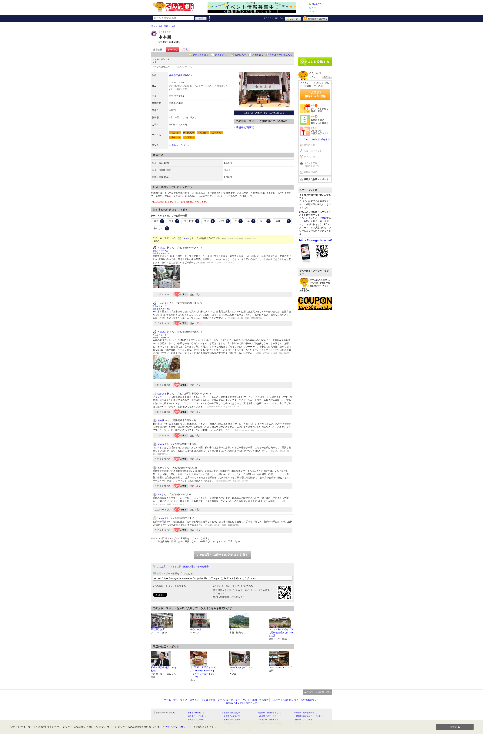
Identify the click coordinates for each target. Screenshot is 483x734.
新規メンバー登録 (315, 18)
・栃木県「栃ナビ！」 (195, 713)
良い (264, 221)
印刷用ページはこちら (281, 54)
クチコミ (172, 49)
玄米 (173, 221)
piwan (161, 444)
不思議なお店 (158, 629)
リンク (246, 700)
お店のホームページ (179, 145)
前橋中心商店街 (245, 127)
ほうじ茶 (191, 221)
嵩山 (231, 629)
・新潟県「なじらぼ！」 (232, 716)
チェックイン (221, 54)
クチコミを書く (201, 54)
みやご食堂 (196, 629)
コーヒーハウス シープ (280, 667)
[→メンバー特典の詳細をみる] (315, 139)
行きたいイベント (313, 151)
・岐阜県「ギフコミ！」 (268, 716)
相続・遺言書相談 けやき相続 (163, 669)
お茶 (158, 221)
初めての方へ (317, 4)
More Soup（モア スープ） (241, 669)
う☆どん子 (163, 247)
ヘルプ (315, 8)
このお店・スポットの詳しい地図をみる (264, 112)
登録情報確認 (310, 172)
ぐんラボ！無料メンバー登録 (315, 94)
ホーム (315, 11)
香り (208, 221)
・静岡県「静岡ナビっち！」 (270, 713)
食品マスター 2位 (160, 251)
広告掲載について (310, 700)
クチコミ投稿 (208, 700)
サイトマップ (180, 700)
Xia (159, 494)
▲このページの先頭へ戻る (317, 692)
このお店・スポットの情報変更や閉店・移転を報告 (183, 566)
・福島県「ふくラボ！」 (196, 716)
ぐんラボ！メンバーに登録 (312, 218)
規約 (254, 700)
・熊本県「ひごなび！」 (232, 713)
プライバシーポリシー (229, 700)
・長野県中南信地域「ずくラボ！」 (308, 716)
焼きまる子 (163, 393)
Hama (185, 238)
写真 (185, 49)
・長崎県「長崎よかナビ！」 (305, 713)
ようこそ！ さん (273, 18)
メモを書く (258, 54)
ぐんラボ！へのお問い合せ (284, 700)
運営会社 (263, 700)
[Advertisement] (315, 38)
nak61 (161, 467)
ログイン (293, 18)
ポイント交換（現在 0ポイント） (314, 165)
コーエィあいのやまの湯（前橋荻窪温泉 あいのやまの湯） (281, 632)
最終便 (161, 420)
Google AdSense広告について (241, 703)
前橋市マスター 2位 (161, 253)
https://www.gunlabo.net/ (315, 240)
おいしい (161, 228)
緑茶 (223, 221)
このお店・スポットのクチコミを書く (222, 554)
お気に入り (240, 54)
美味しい (282, 221)
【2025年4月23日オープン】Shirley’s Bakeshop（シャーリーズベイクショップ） (202, 672)
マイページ (309, 157)
